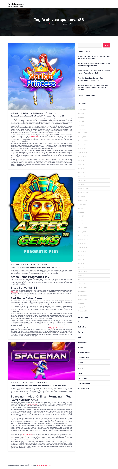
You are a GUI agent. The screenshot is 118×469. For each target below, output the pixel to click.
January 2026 (82, 137)
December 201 (82, 311)
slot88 (80, 347)
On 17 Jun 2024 (15, 382)
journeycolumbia (32, 404)
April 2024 (81, 220)
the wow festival (33, 136)
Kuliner (80, 332)
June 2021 (81, 303)
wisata (80, 362)
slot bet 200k (27, 434)
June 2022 (81, 275)
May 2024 (81, 216)
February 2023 (82, 271)
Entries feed (82, 378)
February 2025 (82, 180)
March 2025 (81, 176)
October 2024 (82, 196)
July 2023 (81, 255)
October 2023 (82, 244)
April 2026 (81, 125)
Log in (80, 373)
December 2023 (83, 236)
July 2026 (81, 113)
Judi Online (82, 327)
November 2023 (83, 240)
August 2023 (82, 251)
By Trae (25, 113)
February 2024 (82, 228)
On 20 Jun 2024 (15, 264)
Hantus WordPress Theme (44, 465)
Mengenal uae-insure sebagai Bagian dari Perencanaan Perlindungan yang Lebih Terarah (93, 87)
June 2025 (81, 164)
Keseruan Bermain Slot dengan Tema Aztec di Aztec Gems (35, 267)
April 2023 (81, 267)
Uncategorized (83, 357)
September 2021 (83, 299)
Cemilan (81, 322)
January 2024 (82, 232)
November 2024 (83, 192)
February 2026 (82, 133)
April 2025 (81, 172)
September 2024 (83, 200)
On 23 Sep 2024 (15, 113)
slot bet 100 (82, 342)
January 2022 (82, 291)
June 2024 (81, 212)
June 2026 (81, 117)
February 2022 (82, 287)
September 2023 (83, 248)
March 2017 (81, 307)
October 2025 (82, 149)
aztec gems (14, 292)
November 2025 (83, 145)
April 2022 (81, 279)
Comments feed (84, 383)
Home (46, 24)
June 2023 (81, 259)
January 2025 (82, 184)
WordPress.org (83, 388)
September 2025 (83, 153)
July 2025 (81, 160)
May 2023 (81, 263)
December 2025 (83, 141)
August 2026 (82, 109)
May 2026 (81, 121)
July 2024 (81, 208)
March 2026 (81, 129)
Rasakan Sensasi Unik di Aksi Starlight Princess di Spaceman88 (37, 116)
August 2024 (82, 204)
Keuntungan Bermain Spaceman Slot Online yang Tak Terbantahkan (39, 385)
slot (34, 264)
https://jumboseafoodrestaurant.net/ (60, 328)
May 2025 (81, 168)
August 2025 (82, 157)
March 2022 (81, 283)
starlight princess (38, 113)
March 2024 (81, 224)
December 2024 (83, 188)
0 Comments (51, 113)
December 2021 (82, 295)
